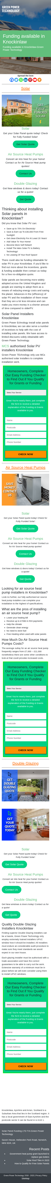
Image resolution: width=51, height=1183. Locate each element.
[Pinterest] (30, 80)
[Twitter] (16, 80)
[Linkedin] (25, 80)
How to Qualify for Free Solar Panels (32, 1163)
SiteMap (25, 1178)
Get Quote (25, 579)
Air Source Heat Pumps (25, 154)
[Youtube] (35, 80)
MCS (5, 346)
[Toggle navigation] (47, 6)
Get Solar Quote (25, 528)
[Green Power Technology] (11, 9)
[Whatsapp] (21, 80)
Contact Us (25, 553)
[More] (39, 80)
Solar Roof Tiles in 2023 (38, 1160)
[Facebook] (12, 80)
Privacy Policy (41, 1175)
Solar (25, 128)
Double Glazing (25, 183)
